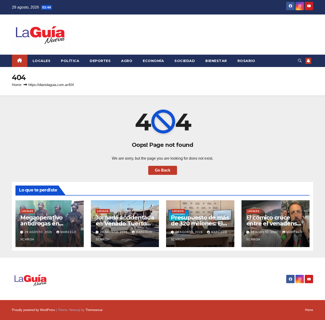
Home (16, 85)
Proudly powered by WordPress (34, 310)
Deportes (100, 61)
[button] (300, 61)
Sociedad (184, 61)
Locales (42, 61)
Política (70, 61)
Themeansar (93, 310)
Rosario (246, 61)
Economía (153, 61)
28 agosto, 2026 (39, 232)
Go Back (162, 170)
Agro (126, 61)
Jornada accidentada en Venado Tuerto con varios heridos (125, 223)
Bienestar (216, 61)
